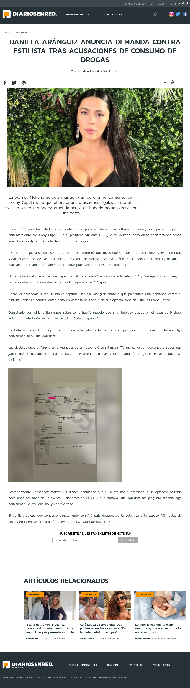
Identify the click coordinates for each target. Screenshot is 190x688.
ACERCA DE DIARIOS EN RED (82, 665)
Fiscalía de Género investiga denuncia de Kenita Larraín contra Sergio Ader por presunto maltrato (49, 628)
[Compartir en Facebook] (5, 84)
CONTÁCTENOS (135, 665)
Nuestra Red (76, 14)
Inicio (8, 32)
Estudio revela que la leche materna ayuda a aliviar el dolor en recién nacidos (158, 628)
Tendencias (34, 594)
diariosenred (32, 638)
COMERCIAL (112, 665)
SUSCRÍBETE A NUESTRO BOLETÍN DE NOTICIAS (95, 533)
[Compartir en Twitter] (14, 84)
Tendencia (21, 32)
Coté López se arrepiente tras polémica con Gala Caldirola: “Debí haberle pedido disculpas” (104, 628)
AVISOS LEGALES (111, 14)
